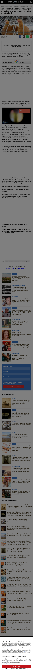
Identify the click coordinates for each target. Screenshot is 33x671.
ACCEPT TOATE (17, 666)
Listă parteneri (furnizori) (6, 663)
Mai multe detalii (9, 646)
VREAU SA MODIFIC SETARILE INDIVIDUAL (16, 668)
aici (24, 651)
